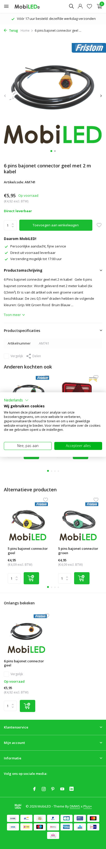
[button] (16, 400)
